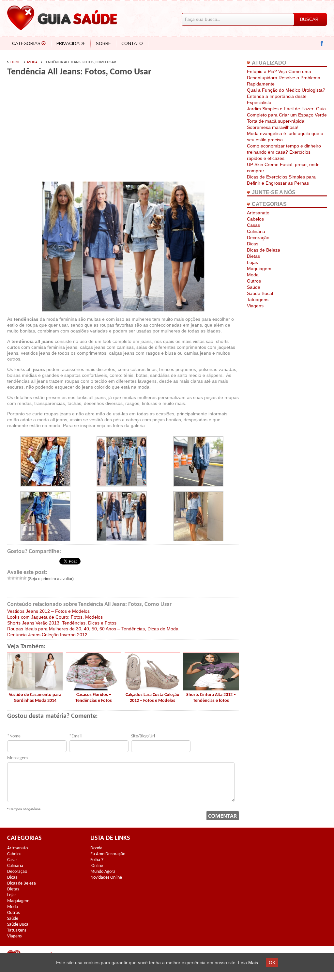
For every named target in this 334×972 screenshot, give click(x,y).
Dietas (253, 256)
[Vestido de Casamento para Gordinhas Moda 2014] (35, 688)
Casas (253, 225)
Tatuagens (257, 299)
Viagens (255, 305)
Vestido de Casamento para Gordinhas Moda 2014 (35, 697)
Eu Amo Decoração (107, 854)
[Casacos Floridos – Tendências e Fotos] (93, 688)
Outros (254, 281)
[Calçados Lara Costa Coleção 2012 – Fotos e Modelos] (152, 688)
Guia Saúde (62, 18)
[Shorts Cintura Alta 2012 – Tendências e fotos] (211, 688)
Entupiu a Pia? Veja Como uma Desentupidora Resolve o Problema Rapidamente (283, 77)
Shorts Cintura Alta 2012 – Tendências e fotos (211, 697)
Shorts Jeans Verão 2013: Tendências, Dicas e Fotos (61, 622)
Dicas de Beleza (263, 250)
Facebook (322, 43)
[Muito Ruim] (9, 578)
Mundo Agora (102, 871)
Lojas (252, 262)
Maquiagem (259, 268)
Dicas (252, 243)
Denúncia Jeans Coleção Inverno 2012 (47, 634)
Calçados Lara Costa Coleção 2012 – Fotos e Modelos (152, 697)
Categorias (26, 43)
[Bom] (21, 578)
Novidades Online (106, 877)
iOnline (96, 865)
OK (272, 962)
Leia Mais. (248, 962)
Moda (32, 62)
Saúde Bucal (260, 293)
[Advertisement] (62, 131)
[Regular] (17, 578)
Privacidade (70, 43)
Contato (132, 43)
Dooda (96, 848)
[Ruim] (13, 578)
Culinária (256, 231)
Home (15, 62)
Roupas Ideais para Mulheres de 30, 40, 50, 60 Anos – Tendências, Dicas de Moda (92, 628)
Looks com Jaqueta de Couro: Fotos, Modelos (55, 617)
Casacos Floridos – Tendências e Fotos (93, 697)
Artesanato (258, 212)
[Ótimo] (25, 578)
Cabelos (255, 219)
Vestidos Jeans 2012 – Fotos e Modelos (48, 611)
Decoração (258, 237)
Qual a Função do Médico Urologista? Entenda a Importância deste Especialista (286, 96)
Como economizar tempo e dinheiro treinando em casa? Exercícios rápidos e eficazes (284, 152)
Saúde (253, 287)
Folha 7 (96, 859)
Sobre (103, 43)
